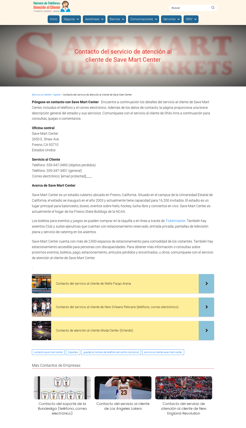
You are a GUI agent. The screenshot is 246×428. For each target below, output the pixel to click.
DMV (189, 19)
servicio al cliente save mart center (163, 352)
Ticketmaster (175, 221)
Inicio (53, 19)
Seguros (69, 19)
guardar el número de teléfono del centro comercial (111, 352)
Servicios (169, 19)
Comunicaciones (141, 19)
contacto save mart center (48, 352)
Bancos (115, 19)
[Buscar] (213, 8)
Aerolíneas (92, 19)
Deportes (73, 352)
